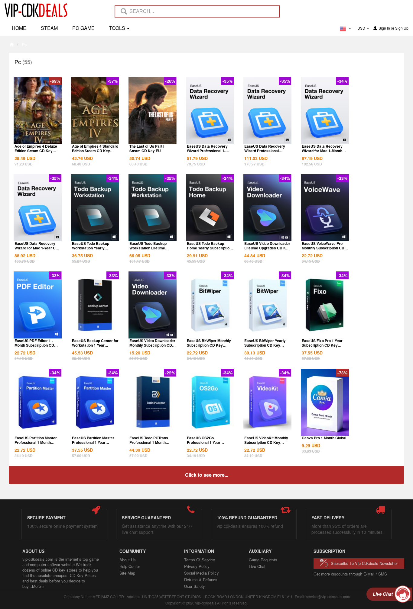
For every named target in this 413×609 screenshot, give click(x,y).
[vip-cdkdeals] (34, 10)
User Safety (194, 586)
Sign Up (401, 27)
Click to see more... (206, 474)
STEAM (49, 27)
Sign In (384, 27)
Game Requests (263, 560)
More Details (38, 139)
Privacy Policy (197, 566)
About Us (127, 560)
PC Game (83, 27)
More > (38, 586)
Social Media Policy (201, 573)
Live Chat (257, 566)
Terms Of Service (199, 560)
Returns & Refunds (200, 579)
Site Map (127, 573)
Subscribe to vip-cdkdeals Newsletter (364, 563)
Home (19, 27)
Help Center (129, 566)
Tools (117, 27)
